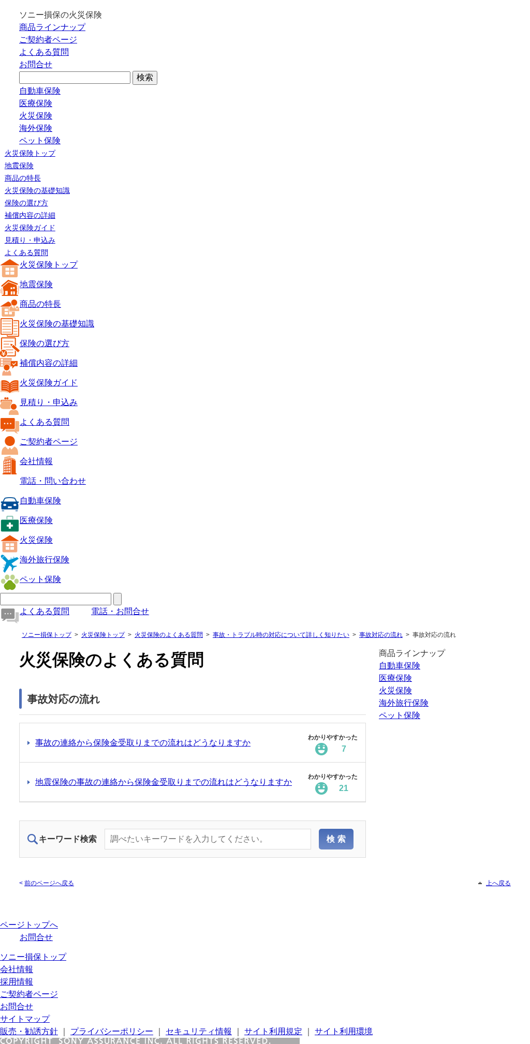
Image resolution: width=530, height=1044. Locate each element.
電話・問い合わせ (53, 480)
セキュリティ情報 (199, 1031)
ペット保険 (40, 140)
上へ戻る (498, 883)
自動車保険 (40, 90)
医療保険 (35, 103)
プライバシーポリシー (111, 1031)
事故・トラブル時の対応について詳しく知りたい (281, 634)
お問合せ (35, 64)
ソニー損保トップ (46, 634)
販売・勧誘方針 (29, 1031)
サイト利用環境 (344, 1031)
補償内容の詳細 (30, 215)
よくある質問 (44, 52)
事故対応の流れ (381, 634)
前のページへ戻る (49, 883)
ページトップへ (29, 924)
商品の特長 (23, 178)
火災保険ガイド (30, 227)
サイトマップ (25, 1019)
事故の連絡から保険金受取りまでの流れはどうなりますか (143, 742)
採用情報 (16, 981)
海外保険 (35, 128)
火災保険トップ (30, 153)
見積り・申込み (30, 240)
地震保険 (19, 165)
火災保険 (35, 115)
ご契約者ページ (48, 39)
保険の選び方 (26, 203)
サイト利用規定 (273, 1031)
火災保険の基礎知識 (37, 190)
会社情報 (36, 461)
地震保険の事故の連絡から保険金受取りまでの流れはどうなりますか (163, 782)
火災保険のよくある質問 (169, 634)
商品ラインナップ (52, 27)
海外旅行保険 (44, 559)
